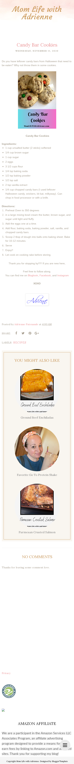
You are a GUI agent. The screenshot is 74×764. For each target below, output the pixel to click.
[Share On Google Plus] (37, 333)
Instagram (63, 275)
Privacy (6, 673)
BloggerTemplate (60, 761)
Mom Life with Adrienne (37, 12)
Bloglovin (33, 275)
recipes (19, 342)
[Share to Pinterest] (30, 333)
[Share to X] (23, 333)
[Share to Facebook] (16, 333)
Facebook (45, 275)
